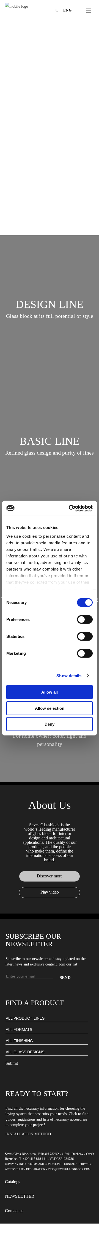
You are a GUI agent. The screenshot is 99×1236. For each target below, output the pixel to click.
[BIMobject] (49, 11)
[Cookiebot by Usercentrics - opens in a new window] (70, 508)
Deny (49, 724)
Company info (15, 1163)
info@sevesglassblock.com (69, 1169)
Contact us (14, 1210)
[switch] (85, 619)
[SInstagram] (33, 11)
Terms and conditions (44, 1163)
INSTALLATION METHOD (28, 1134)
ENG (67, 10)
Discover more (49, 876)
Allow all (49, 692)
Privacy (85, 1163)
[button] (49, 304)
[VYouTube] (41, 11)
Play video (49, 892)
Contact (70, 1163)
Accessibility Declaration (25, 1169)
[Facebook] (24, 11)
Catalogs (12, 1181)
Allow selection (49, 708)
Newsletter (19, 1196)
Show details (68, 675)
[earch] (58, 10)
